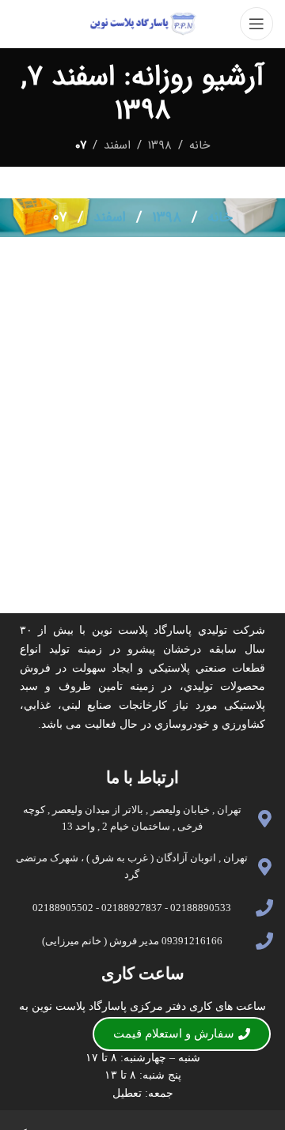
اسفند (117, 145)
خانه (199, 145)
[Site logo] (142, 22)
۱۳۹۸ (160, 145)
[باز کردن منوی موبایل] (256, 24)
